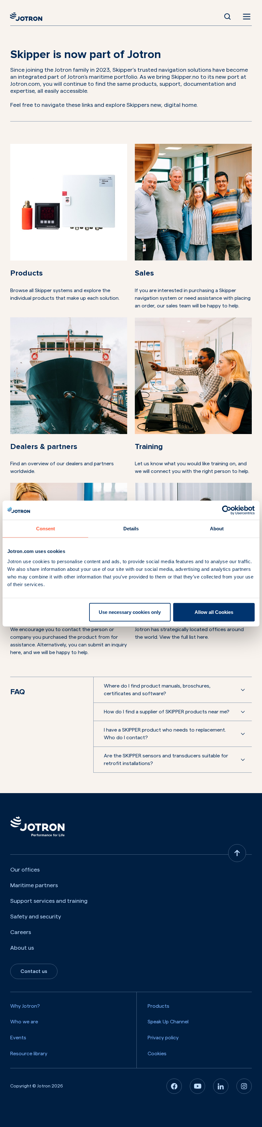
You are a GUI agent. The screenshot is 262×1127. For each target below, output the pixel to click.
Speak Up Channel (168, 1021)
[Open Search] (227, 16)
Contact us (33, 971)
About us (22, 948)
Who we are (24, 1021)
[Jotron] (28, 16)
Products (158, 1006)
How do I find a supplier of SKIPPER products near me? (166, 711)
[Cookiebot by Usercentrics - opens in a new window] (227, 510)
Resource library (28, 1053)
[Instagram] (244, 1086)
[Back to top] (237, 853)
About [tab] (217, 528)
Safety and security (35, 916)
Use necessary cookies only (130, 612)
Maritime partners (34, 885)
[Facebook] (174, 1086)
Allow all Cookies (214, 612)
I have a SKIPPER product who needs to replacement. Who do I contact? (165, 733)
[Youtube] (197, 1086)
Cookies (157, 1053)
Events (18, 1037)
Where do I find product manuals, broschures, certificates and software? (157, 689)
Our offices (25, 870)
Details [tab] (131, 528)
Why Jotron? (25, 1006)
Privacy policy (163, 1037)
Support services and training (49, 901)
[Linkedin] (220, 1086)
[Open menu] (245, 16)
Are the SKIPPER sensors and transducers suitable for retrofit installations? (166, 759)
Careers (20, 932)
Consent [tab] (45, 528)
